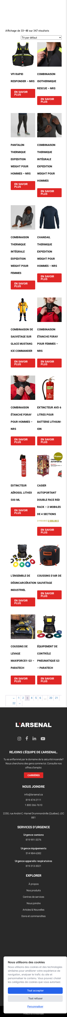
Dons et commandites (33, 916)
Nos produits (33, 890)
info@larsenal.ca (33, 794)
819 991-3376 (33, 840)
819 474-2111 (33, 800)
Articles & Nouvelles (33, 910)
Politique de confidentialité (33, 1014)
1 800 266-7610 (33, 805)
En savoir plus (21, 93)
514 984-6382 (33, 853)
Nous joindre (34, 903)
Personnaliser (35, 1006)
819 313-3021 (33, 866)
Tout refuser (35, 998)
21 (56, 698)
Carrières (34, 775)
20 (50, 698)
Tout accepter (35, 990)
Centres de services (33, 897)
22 (14, 703)
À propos (34, 884)
